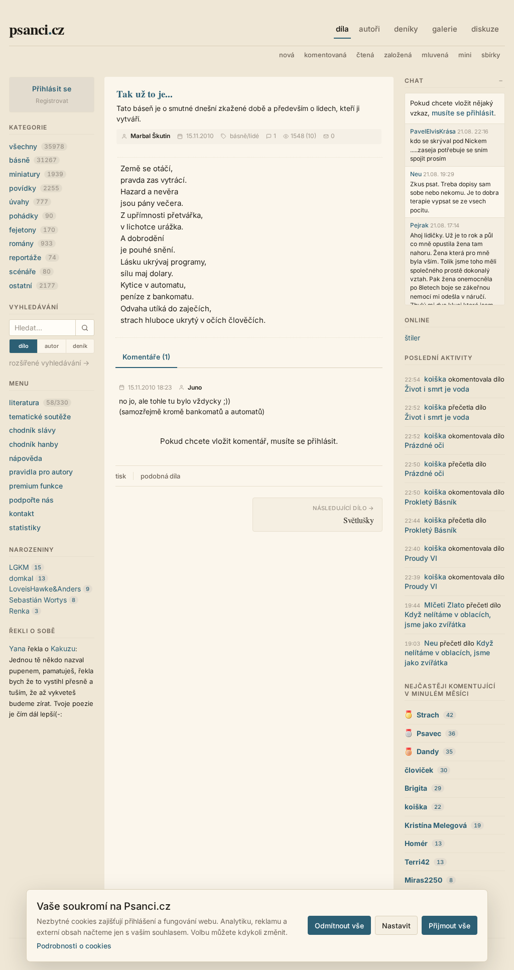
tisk (120, 476)
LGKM (19, 567)
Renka (19, 611)
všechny (36, 146)
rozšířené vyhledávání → (49, 362)
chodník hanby (33, 444)
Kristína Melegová (436, 825)
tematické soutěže (40, 416)
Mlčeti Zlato (444, 604)
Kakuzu (63, 648)
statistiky (25, 527)
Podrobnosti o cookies (74, 945)
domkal (21, 578)
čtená (365, 55)
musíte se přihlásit (463, 112)
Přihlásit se (52, 88)
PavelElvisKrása (433, 131)
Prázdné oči (424, 445)
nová (286, 55)
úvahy (28, 201)
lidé (254, 136)
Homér (416, 843)
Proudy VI (421, 558)
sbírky (490, 55)
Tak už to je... (144, 93)
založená (398, 55)
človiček (419, 770)
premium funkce (36, 485)
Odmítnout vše (339, 925)
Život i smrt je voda (437, 389)
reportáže (32, 257)
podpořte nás (31, 500)
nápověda (25, 458)
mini (464, 55)
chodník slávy (32, 430)
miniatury (36, 174)
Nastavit (396, 925)
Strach (428, 714)
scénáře (30, 271)
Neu (416, 174)
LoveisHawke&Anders (45, 588)
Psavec (429, 733)
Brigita (416, 788)
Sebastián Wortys (38, 599)
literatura (38, 402)
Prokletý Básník (431, 502)
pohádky (31, 215)
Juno (195, 388)
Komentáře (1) (146, 356)
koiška (435, 379)
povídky (34, 188)
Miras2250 (423, 880)
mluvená (435, 55)
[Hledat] (84, 327)
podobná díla (160, 476)
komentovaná (325, 55)
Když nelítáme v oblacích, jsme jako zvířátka (449, 653)
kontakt (21, 513)
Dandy (428, 751)
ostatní (32, 285)
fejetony (32, 229)
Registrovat (52, 100)
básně (33, 160)
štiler (412, 337)
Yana (17, 648)
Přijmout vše (449, 925)
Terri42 (417, 862)
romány (31, 243)
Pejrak (419, 225)
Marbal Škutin (150, 136)
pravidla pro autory (41, 471)
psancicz (36, 29)
